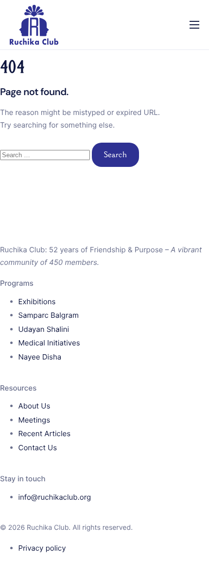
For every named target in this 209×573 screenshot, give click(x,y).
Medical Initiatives (44, 102)
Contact (25, 183)
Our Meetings (37, 122)
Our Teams (31, 163)
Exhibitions (31, 61)
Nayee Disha (35, 142)
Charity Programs (43, 81)
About (22, 41)
